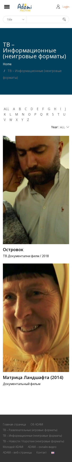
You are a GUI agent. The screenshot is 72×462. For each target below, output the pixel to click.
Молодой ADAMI (13, 447)
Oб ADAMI (37, 424)
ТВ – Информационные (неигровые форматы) (32, 435)
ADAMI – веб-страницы (17, 452)
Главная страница (14, 424)
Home (7, 64)
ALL (6, 109)
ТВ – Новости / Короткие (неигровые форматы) (33, 441)
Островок (13, 249)
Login (66, 7)
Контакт (41, 452)
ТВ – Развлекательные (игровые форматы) (30, 430)
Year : (55, 127)
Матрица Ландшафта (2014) (33, 377)
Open (10, 9)
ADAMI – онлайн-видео (42, 447)
